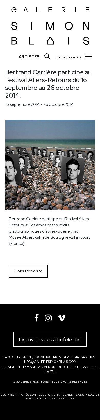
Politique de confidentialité (50, 398)
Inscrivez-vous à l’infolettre (50, 339)
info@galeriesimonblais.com (50, 362)
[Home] (50, 24)
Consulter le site (28, 271)
